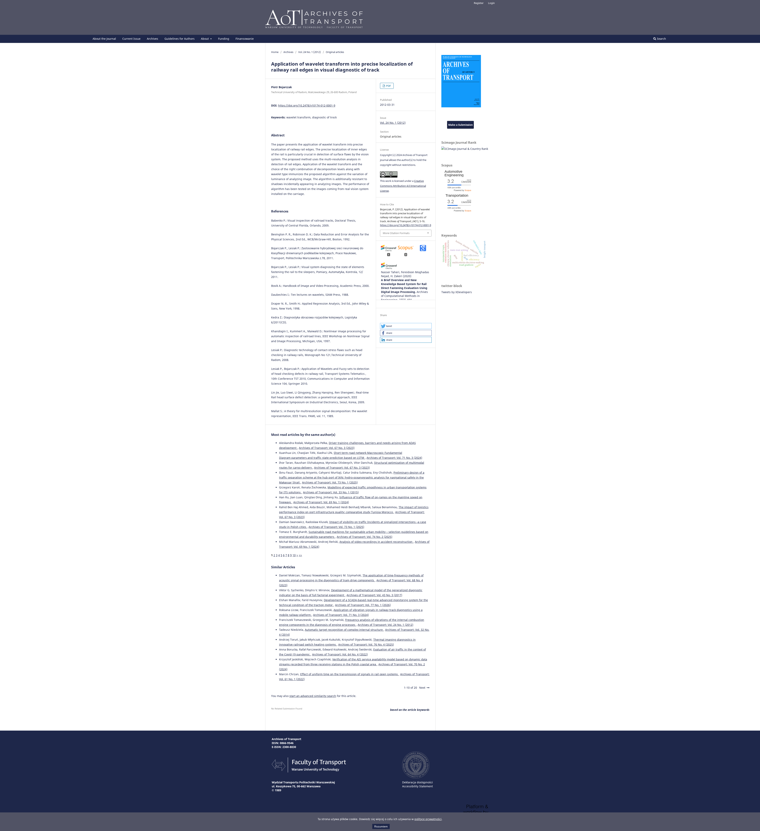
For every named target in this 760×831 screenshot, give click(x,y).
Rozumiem (381, 826)
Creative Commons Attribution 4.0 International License (403, 186)
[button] (406, 326)
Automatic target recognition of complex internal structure (344, 630)
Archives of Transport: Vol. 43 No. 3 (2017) (374, 595)
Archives (152, 39)
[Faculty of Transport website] (309, 771)
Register (479, 3)
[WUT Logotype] (415, 777)
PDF (388, 86)
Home (274, 52)
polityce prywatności (428, 819)
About (205, 39)
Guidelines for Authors (179, 39)
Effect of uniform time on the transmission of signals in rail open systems (349, 674)
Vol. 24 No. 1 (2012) (309, 52)
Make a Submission (460, 125)
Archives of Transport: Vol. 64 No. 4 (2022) (340, 654)
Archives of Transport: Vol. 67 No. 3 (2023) (326, 448)
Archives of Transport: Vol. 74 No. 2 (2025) (364, 537)
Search (661, 39)
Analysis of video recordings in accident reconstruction (376, 542)
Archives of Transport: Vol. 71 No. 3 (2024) (394, 458)
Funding (223, 39)
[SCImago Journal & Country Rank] (464, 149)
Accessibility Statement (417, 786)
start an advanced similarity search (312, 696)
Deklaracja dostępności (417, 782)
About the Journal (104, 39)
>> (300, 555)
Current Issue (131, 39)
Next (422, 687)
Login (491, 3)
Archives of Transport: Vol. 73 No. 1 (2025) (330, 482)
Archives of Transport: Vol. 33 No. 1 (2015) (331, 492)
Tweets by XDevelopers (456, 292)
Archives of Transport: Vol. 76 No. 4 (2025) (366, 644)
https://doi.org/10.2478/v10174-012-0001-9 (306, 105)
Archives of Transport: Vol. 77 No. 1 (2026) (363, 605)
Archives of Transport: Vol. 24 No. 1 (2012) (385, 625)
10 (294, 555)
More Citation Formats (396, 233)
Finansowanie (245, 39)
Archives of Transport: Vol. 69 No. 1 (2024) (321, 502)
